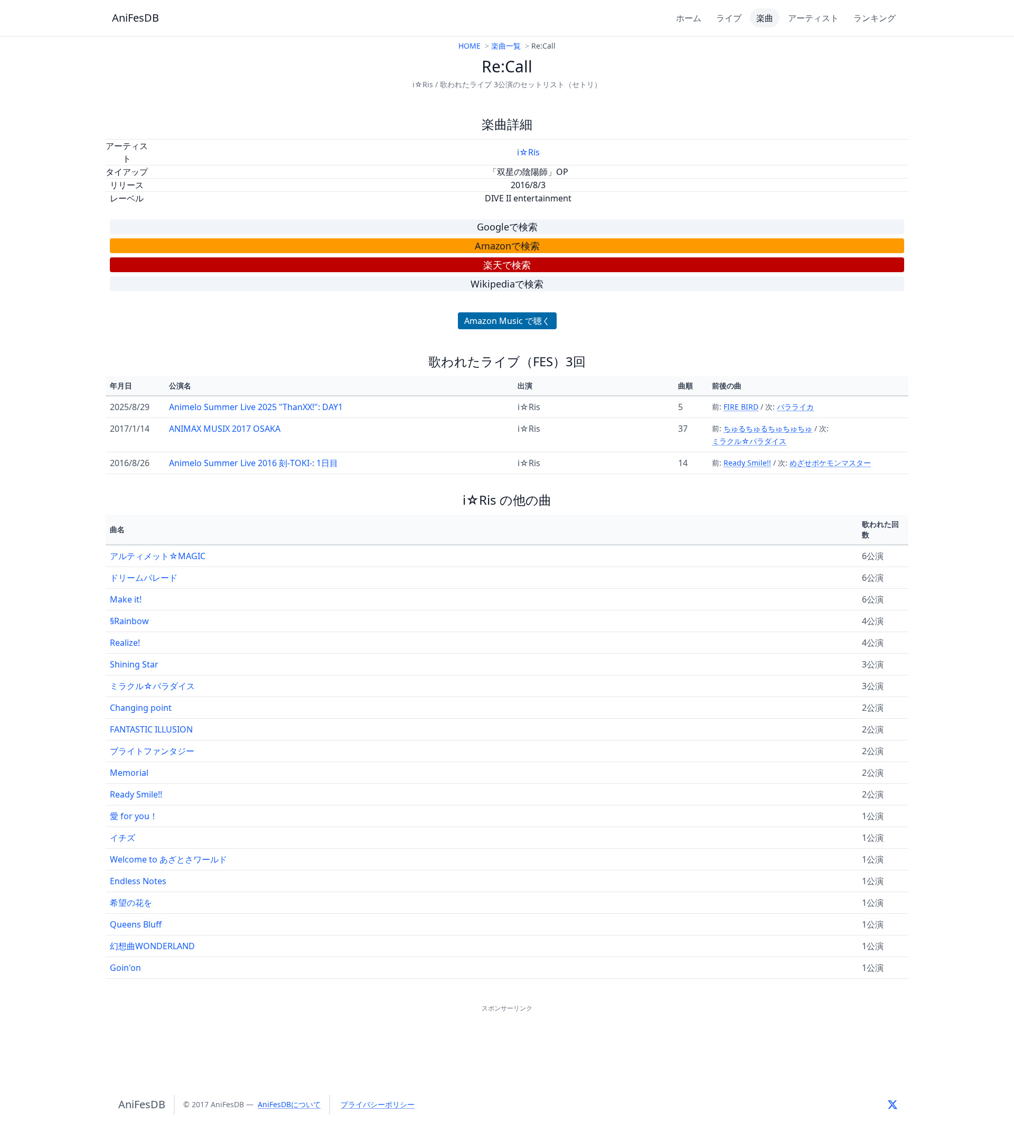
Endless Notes (138, 881)
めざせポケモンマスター (830, 463)
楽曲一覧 (506, 46)
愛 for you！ (134, 816)
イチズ (122, 837)
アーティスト (813, 18)
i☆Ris (528, 152)
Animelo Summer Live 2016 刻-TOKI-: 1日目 (253, 463)
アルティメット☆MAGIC (157, 556)
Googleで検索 (507, 226)
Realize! (125, 642)
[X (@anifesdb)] (892, 1104)
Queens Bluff (136, 924)
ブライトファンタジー (152, 751)
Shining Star (134, 664)
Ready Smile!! (747, 463)
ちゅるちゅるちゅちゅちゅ (768, 428)
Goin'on (125, 968)
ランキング (874, 18)
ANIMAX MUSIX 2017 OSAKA (224, 428)
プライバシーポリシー (378, 1104)
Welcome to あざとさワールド (168, 859)
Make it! (126, 599)
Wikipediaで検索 (507, 283)
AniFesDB (135, 18)
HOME (469, 46)
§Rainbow (129, 621)
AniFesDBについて (289, 1104)
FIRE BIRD (741, 407)
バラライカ (795, 407)
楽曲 (764, 18)
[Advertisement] (507, 1038)
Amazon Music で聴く (507, 321)
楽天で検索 (507, 264)
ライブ (728, 18)
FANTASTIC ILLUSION (151, 729)
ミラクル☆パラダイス (749, 441)
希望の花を (131, 902)
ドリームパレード (143, 577)
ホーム (688, 18)
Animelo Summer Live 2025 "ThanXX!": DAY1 (256, 407)
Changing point (141, 707)
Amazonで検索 (507, 245)
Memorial (129, 772)
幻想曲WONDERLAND (152, 946)
